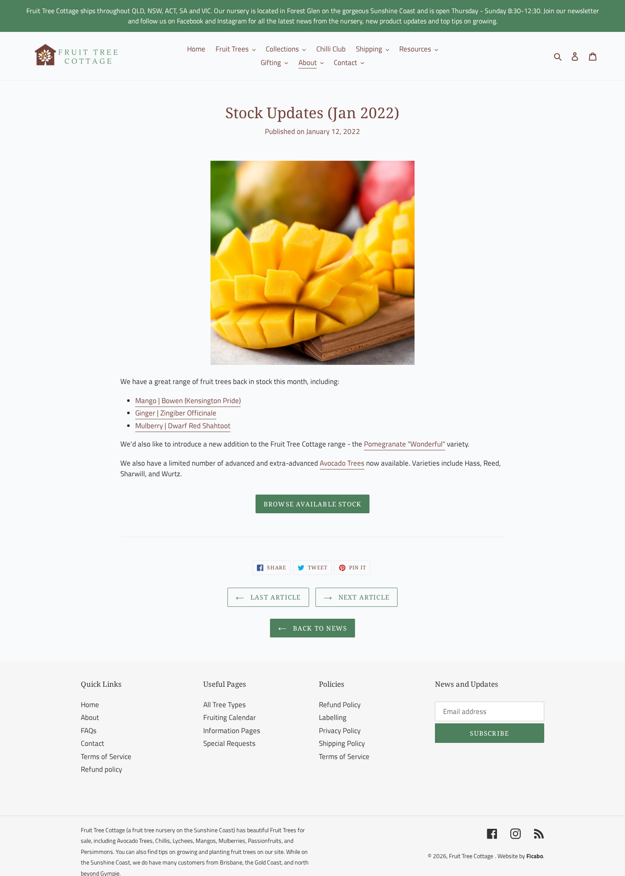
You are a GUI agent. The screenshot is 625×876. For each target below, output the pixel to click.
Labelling (333, 717)
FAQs (89, 730)
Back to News (319, 628)
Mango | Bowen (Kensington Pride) (188, 400)
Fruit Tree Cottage (471, 855)
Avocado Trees (342, 463)
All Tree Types (224, 704)
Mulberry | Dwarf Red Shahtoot (182, 425)
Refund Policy (340, 704)
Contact (92, 743)
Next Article (363, 597)
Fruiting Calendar (229, 717)
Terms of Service (106, 756)
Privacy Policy (340, 730)
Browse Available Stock (312, 504)
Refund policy (101, 769)
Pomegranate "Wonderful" (404, 443)
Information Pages (231, 730)
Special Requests (229, 743)
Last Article (274, 597)
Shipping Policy (342, 743)
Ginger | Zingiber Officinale (175, 412)
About (90, 717)
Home (90, 704)
